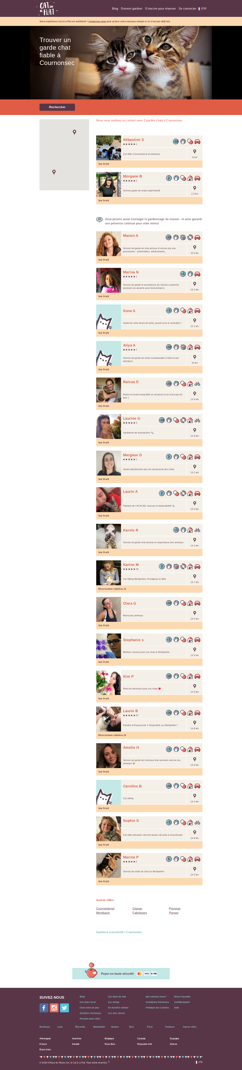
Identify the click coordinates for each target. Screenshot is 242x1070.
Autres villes (190, 1027)
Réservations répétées (112, 589)
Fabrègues (140, 912)
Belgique (109, 1038)
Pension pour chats (90, 1018)
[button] (74, 132)
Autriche (76, 1038)
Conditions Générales (157, 1002)
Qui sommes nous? (156, 996)
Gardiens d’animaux (90, 1013)
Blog (115, 8)
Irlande (76, 1044)
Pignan (173, 912)
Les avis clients (116, 1013)
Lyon (60, 1027)
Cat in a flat (47, 8)
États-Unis (45, 1049)
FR (203, 8)
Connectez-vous (97, 21)
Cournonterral (105, 908)
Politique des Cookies (157, 1007)
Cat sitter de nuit (117, 996)
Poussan (175, 908)
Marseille (80, 1027)
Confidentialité (182, 1002)
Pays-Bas (110, 1044)
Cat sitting (113, 1002)
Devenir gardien (131, 8)
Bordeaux (45, 1027)
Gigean (137, 908)
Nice (131, 1027)
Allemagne (45, 1038)
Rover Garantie (182, 996)
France (43, 1044)
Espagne (174, 1038)
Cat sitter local (87, 1002)
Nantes (115, 1027)
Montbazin (103, 912)
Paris (150, 1027)
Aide (176, 1007)
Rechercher (57, 107)
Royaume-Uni (144, 1044)
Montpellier (99, 1027)
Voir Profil (103, 164)
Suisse (173, 1044)
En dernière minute (118, 1007)
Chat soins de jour (89, 1007)
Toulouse (170, 1027)
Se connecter (187, 8)
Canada (141, 1038)
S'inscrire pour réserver (160, 8)
